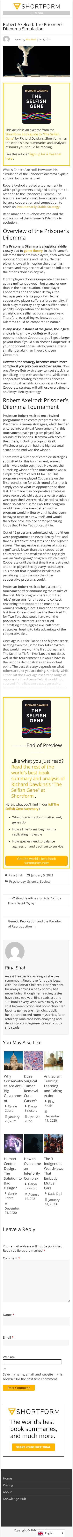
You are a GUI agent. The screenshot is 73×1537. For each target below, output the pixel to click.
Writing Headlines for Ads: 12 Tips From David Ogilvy (34, 900)
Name (8, 1315)
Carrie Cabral (11, 1108)
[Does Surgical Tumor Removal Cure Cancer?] (33, 1053)
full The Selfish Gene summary (32, 806)
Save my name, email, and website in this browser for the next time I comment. (33, 1376)
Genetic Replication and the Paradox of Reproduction (35, 923)
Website (9, 1357)
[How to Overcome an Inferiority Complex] (33, 1136)
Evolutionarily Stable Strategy (38, 207)
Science (32, 881)
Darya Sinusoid (31, 1108)
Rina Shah (31, 39)
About (7, 1492)
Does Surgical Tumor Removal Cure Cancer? (31, 1088)
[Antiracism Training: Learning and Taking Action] (53, 1053)
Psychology (17, 881)
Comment (11, 1258)
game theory (33, 250)
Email (8, 1337)
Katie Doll (55, 1193)
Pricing (8, 1485)
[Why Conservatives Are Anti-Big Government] (13, 1053)
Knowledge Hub (14, 1499)
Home (7, 1478)
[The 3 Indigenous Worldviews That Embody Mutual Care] (53, 1136)
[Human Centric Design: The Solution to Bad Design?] (13, 1136)
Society (45, 881)
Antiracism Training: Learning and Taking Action (53, 1086)
